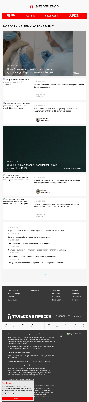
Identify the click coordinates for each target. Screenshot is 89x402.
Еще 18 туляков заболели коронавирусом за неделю (29, 243)
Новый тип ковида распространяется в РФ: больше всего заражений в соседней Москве (57, 181)
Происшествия (57, 300)
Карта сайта (12, 300)
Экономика (76, 297)
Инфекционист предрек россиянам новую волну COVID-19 (32, 166)
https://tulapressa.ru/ (42, 334)
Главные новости (36, 290)
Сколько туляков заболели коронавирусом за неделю (29, 237)
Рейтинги (30, 16)
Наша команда (14, 294)
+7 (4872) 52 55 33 (62, 316)
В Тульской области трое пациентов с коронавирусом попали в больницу (37, 250)
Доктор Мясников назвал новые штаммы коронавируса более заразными (59, 86)
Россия (75, 290)
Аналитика (55, 290)
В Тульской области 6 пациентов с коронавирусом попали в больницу (36, 230)
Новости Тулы (11, 16)
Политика (76, 294)
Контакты (11, 297)
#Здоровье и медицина (40, 95)
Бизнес (75, 300)
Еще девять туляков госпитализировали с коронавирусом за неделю (35, 263)
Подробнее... (7, 395)
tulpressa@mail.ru (29, 365)
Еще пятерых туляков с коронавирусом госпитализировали (32, 256)
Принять (17, 398)
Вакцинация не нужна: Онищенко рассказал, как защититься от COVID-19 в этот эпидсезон (55, 110)
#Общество (77, 73)
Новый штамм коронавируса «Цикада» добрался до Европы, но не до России (30, 71)
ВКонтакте (77, 316)
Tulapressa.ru (13, 290)
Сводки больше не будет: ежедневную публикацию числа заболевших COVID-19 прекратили (57, 205)
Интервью (55, 294)
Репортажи (55, 297)
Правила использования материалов (21, 379)
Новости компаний (74, 16)
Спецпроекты (52, 16)
